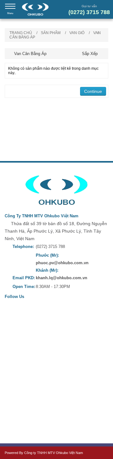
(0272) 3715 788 (89, 12)
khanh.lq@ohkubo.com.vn (61, 277)
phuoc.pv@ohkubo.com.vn (62, 262)
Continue (93, 91)
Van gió (76, 33)
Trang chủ (20, 33)
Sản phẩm (51, 33)
